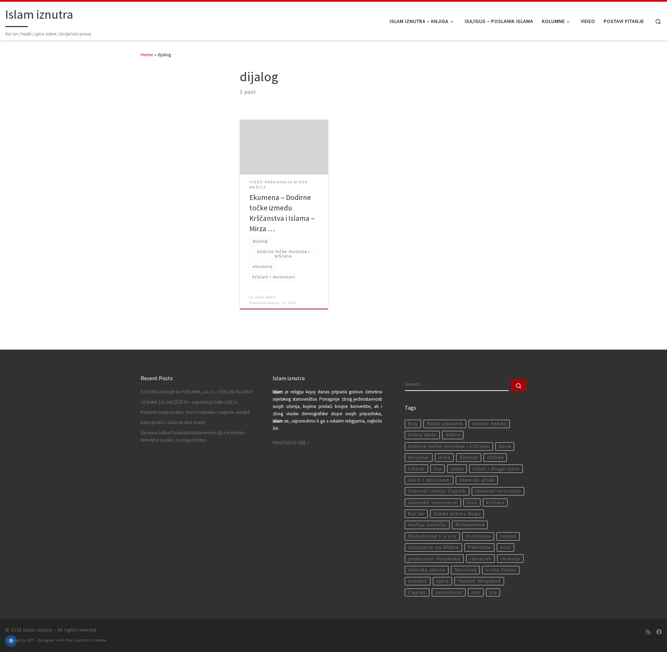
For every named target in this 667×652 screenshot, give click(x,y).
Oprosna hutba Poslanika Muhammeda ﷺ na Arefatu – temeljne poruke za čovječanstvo (194, 436)
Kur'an (416, 513)
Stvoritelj (465, 569)
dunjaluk (418, 457)
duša (444, 457)
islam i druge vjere (496, 468)
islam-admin (265, 297)
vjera (442, 581)
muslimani (478, 536)
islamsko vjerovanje (433, 502)
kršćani (495, 502)
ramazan (481, 558)
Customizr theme (89, 640)
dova (505, 446)
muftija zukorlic (427, 524)
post (505, 547)
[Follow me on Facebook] (659, 632)
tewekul (417, 581)
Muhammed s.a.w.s (432, 536)
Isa (438, 468)
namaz (508, 536)
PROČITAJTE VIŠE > (291, 443)
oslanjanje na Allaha (433, 547)
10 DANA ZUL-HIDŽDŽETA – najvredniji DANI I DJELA (189, 402)
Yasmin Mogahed (479, 581)
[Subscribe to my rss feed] (648, 632)
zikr (475, 592)
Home (147, 54)
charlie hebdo (489, 423)
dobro (453, 434)
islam (457, 468)
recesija (510, 558)
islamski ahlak (477, 480)
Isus (472, 502)
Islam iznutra (37, 630)
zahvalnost (448, 592)
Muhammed (470, 524)
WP (31, 640)
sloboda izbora (426, 569)
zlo (493, 592)
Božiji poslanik (445, 423)
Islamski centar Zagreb (437, 491)
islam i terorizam (429, 480)
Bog (413, 423)
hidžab (416, 468)
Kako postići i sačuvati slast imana (173, 422)
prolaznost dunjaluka (434, 558)
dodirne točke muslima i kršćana (448, 446)
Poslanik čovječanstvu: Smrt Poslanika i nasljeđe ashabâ (195, 412)
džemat (469, 457)
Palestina (479, 547)
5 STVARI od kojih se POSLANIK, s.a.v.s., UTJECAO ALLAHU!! (197, 392)
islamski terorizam (498, 491)
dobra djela (422, 434)
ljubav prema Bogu (457, 513)
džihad (495, 457)
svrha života (501, 569)
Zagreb (417, 592)
